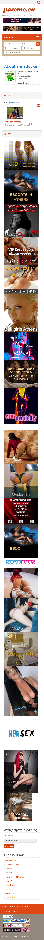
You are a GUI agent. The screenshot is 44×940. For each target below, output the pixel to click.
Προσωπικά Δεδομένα (10, 911)
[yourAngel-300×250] (21, 346)
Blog (18, 906)
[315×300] (21, 220)
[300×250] (21, 155)
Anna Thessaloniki (13, 122)
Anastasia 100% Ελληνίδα (15, 877)
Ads (8, 95)
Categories (11, 906)
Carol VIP (9, 889)
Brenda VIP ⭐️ (11, 861)
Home (4, 906)
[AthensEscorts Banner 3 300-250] (21, 251)
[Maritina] (21, 447)
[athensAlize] (21, 481)
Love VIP (9, 869)
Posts (9, 134)
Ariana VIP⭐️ (10, 893)
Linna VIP (9, 881)
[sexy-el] (21, 583)
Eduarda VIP (10, 885)
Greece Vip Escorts (12, 865)
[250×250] (18, 807)
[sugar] (21, 562)
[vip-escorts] (21, 187)
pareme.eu (9, 37)
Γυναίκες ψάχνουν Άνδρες (14, 124)
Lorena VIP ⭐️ (10, 897)
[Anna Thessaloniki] (14, 113)
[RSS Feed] (38, 3)
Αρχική (5, 58)
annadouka (25, 124)
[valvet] (21, 279)
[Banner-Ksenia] (21, 615)
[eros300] (21, 406)
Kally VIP (9, 873)
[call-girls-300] (21, 312)
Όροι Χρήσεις (26, 906)
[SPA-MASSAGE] (21, 649)
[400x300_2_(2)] (21, 510)
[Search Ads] (38, 44)
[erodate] (21, 374)
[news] (21, 733)
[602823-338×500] (21, 691)
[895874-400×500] (21, 771)
